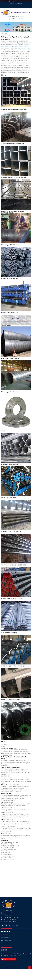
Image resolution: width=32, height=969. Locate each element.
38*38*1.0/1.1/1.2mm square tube (10, 700)
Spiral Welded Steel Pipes (7, 854)
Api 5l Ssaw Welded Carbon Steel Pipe (10, 845)
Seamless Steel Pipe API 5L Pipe (9, 312)
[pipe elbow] (16, 721)
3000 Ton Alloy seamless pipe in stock (10, 784)
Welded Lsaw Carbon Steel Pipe (8, 849)
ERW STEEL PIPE (5, 776)
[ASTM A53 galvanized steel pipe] (16, 262)
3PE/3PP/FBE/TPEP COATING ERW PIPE (11, 599)
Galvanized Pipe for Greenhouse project (10, 767)
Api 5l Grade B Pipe (5, 852)
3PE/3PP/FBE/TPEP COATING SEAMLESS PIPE (13, 666)
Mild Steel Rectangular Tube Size (8, 856)
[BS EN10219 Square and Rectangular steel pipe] (16, 92)
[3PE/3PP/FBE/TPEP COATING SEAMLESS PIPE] (16, 649)
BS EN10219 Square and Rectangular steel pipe (14, 109)
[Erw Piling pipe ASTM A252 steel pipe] (16, 515)
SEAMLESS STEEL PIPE (6, 793)
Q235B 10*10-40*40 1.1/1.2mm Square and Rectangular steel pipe (12, 211)
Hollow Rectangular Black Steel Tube (9, 842)
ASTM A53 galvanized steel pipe (9, 278)
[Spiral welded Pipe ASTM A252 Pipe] (16, 341)
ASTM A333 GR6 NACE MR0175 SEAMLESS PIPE (13, 565)
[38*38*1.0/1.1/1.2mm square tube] (16, 683)
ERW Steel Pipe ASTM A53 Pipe (9, 498)
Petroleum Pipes (5, 851)
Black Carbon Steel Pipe (6, 858)
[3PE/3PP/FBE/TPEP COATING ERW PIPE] (16, 582)
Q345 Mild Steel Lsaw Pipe (7, 844)
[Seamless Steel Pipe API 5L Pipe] (16, 295)
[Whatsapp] (25, 730)
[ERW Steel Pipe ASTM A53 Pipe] (16, 481)
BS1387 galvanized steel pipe (9, 632)
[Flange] (16, 411)
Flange (3, 431)
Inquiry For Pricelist (9, 959)
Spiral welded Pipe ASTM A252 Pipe (10, 358)
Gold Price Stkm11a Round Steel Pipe (19, 46)
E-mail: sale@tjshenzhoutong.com (11, 917)
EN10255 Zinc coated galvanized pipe (11, 464)
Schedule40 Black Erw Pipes (7, 847)
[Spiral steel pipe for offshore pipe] (16, 375)
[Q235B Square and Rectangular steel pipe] (16, 127)
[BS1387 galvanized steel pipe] (16, 616)
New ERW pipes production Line (8, 748)
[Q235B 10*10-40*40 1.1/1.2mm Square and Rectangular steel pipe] (16, 194)
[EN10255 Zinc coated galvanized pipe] (16, 447)
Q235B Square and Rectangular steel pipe (12, 143)
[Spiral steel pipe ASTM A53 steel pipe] (16, 228)
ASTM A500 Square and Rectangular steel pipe (13, 177)
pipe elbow (4, 741)
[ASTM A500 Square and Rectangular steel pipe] (16, 160)
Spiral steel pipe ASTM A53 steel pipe (11, 245)
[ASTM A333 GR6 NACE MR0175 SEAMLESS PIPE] (16, 548)
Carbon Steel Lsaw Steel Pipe (8, 48)
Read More (3, 111)
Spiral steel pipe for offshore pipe (10, 392)
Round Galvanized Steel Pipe (7, 859)
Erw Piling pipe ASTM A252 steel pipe (11, 531)
